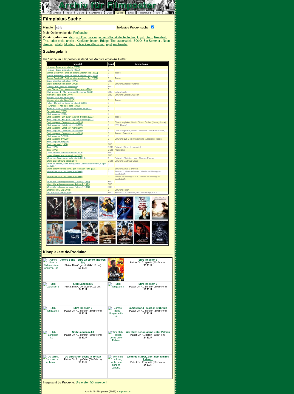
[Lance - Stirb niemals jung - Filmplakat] (55, 243)
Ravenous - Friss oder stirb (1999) (63, 106)
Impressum (125, 391)
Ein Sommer (152, 40)
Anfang (57, 12)
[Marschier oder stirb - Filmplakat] (107, 243)
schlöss (81, 37)
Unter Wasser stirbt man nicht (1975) (64, 153)
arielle (70, 40)
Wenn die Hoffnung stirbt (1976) (62, 161)
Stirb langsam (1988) (57, 114)
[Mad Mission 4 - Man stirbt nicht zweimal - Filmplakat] (90, 243)
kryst (140, 37)
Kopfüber (82, 40)
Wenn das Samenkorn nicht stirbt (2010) (66, 158)
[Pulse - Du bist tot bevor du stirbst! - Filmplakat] (160, 243)
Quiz (109, 12)
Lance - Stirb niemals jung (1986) (62, 86)
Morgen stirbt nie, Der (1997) (60, 97)
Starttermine (95, 12)
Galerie (80, 12)
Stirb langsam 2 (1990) (57, 136)
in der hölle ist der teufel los (117, 37)
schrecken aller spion (90, 44)
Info (158, 12)
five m (92, 37)
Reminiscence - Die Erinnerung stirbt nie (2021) (69, 108)
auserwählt (124, 40)
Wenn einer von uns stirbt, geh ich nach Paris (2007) (72, 169)
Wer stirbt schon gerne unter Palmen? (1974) (68, 181)
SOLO (137, 40)
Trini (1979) (52, 147)
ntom (149, 37)
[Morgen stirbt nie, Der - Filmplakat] (125, 243)
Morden (69, 44)
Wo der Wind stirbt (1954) (59, 192)
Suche (119, 12)
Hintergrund (145, 12)
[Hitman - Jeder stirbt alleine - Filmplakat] (55, 218)
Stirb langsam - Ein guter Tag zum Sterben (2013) (70, 117)
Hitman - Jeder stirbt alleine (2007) (63, 67)
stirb (71, 37)
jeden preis (57, 40)
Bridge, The (108, 40)
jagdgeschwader (116, 44)
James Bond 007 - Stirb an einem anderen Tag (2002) (72, 73)
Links (131, 12)
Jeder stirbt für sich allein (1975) (62, 81)
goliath (58, 44)
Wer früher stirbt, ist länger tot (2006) (64, 171)
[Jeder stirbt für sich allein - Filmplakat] (142, 218)
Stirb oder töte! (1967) (57, 144)
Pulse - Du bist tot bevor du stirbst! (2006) (67, 103)
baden (94, 40)
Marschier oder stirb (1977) (60, 95)
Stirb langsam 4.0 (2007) (58, 139)
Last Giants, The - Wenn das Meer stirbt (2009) (69, 89)
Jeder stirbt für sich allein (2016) (62, 84)
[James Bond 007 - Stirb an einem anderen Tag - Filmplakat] (90, 218)
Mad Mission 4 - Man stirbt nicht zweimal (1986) (70, 92)
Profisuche (80, 32)
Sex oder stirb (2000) (57, 111)
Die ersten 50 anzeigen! (91, 382)
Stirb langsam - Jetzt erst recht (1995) (65, 122)
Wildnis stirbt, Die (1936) (59, 190)
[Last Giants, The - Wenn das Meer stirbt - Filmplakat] (73, 243)
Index (69, 12)
